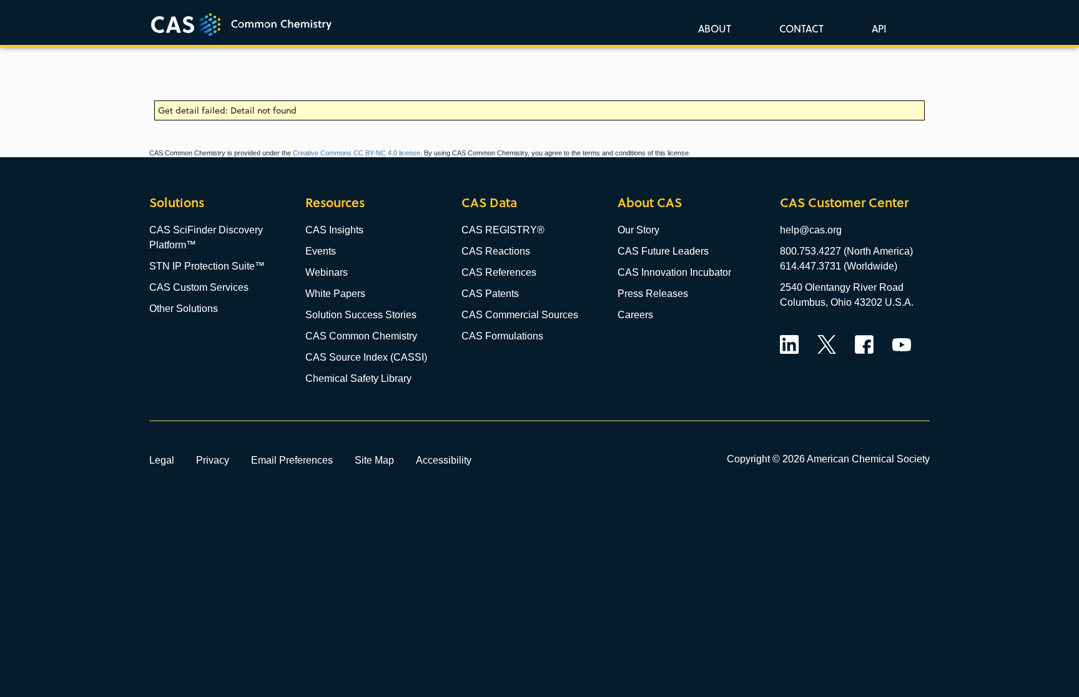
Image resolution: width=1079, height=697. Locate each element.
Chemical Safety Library (358, 378)
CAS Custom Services (199, 287)
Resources (335, 202)
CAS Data (489, 202)
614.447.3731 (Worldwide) (838, 266)
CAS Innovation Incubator (674, 272)
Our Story (638, 230)
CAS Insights (334, 230)
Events (320, 251)
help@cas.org (811, 230)
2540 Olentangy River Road (842, 287)
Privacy (212, 459)
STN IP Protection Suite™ (207, 266)
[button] (877, 28)
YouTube (901, 344)
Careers (635, 315)
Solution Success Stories (360, 315)
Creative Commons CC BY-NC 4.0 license (356, 153)
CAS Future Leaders (663, 251)
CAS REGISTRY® (502, 230)
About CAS (650, 202)
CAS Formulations (502, 336)
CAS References (498, 272)
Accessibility (443, 459)
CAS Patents (490, 293)
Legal (161, 459)
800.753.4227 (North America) (846, 251)
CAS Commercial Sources (519, 315)
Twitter (826, 344)
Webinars (326, 272)
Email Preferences (292, 459)
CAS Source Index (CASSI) (366, 357)
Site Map (374, 459)
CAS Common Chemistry (361, 336)
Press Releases (653, 293)
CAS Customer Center (844, 202)
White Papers (335, 293)
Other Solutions (183, 308)
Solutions (176, 202)
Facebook (864, 344)
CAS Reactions (495, 251)
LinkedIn (789, 344)
